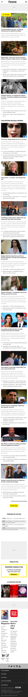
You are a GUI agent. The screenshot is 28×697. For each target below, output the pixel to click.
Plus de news (14, 505)
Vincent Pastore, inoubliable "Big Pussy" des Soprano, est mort (13, 406)
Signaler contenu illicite (12, 695)
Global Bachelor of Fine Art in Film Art (8, 691)
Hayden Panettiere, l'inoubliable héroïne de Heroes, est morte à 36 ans (13, 293)
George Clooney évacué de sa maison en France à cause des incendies (12, 481)
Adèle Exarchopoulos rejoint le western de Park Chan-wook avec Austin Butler (13, 528)
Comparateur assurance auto (6, 690)
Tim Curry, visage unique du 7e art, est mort (14, 139)
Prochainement (5, 670)
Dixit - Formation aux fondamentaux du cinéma (10, 692)
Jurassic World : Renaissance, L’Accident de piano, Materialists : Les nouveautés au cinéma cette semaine (15, 71)
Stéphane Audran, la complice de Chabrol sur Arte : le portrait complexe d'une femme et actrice (14, 97)
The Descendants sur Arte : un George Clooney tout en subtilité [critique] (12, 30)
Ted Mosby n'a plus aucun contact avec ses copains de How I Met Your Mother (13, 218)
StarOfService (19, 691)
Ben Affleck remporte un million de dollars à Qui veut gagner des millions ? (13, 444)
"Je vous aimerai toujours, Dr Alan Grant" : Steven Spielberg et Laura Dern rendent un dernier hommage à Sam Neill (15, 156)
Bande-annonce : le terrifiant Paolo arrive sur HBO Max (13, 525)
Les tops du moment (6, 680)
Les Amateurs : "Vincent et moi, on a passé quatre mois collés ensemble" (13, 521)
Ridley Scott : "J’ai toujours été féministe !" (13, 518)
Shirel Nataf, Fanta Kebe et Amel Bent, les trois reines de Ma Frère (13, 368)
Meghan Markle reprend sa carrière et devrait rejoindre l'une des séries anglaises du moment (13, 257)
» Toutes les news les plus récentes (18, 501)
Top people (4, 677)
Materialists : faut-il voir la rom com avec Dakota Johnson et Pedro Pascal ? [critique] (14, 58)
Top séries (3, 674)
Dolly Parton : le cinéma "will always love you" (13, 178)
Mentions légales (4, 695)
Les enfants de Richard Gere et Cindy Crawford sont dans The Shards (11, 329)
